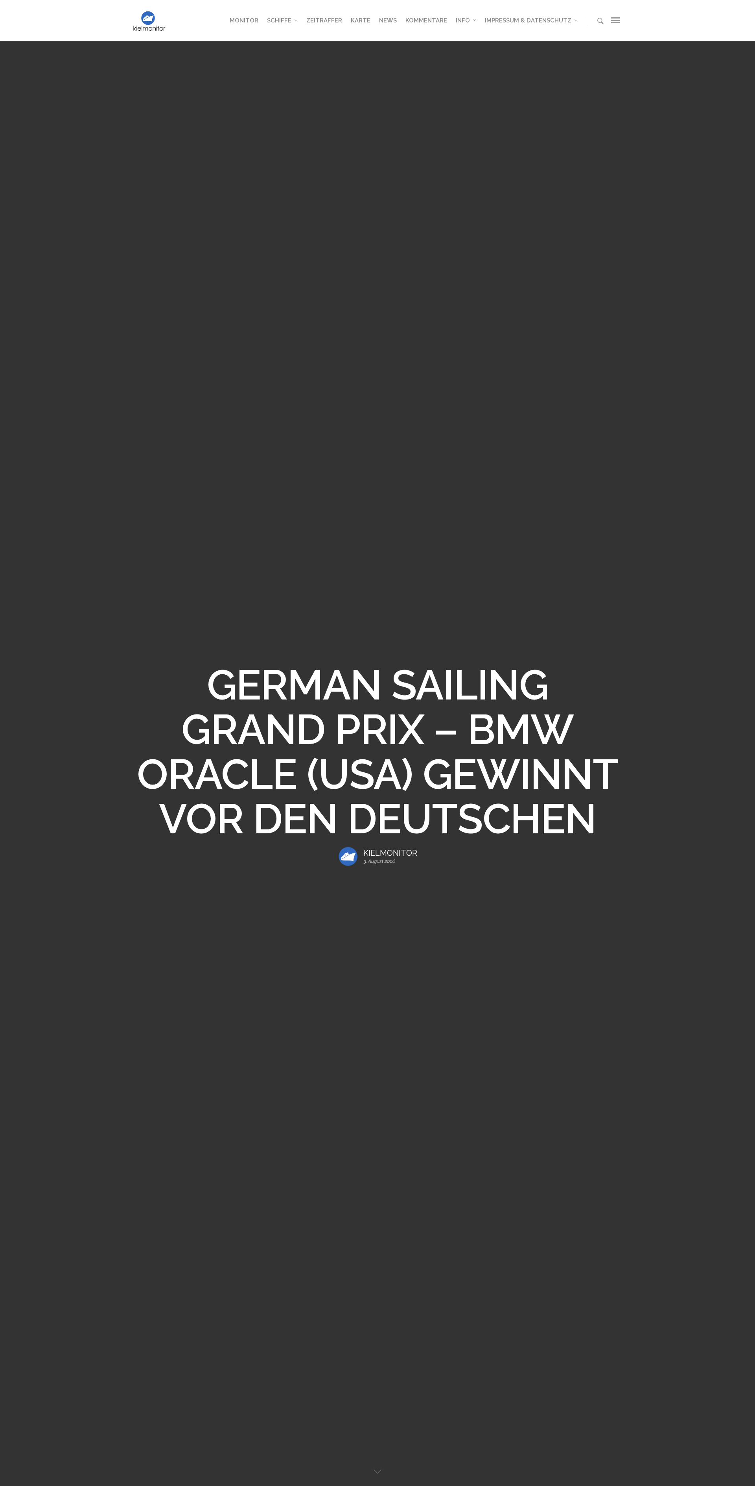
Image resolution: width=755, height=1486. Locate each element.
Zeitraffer (324, 20)
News (388, 20)
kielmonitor (390, 853)
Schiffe (279, 20)
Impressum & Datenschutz (528, 20)
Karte (360, 20)
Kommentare (426, 20)
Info (463, 20)
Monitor (244, 20)
